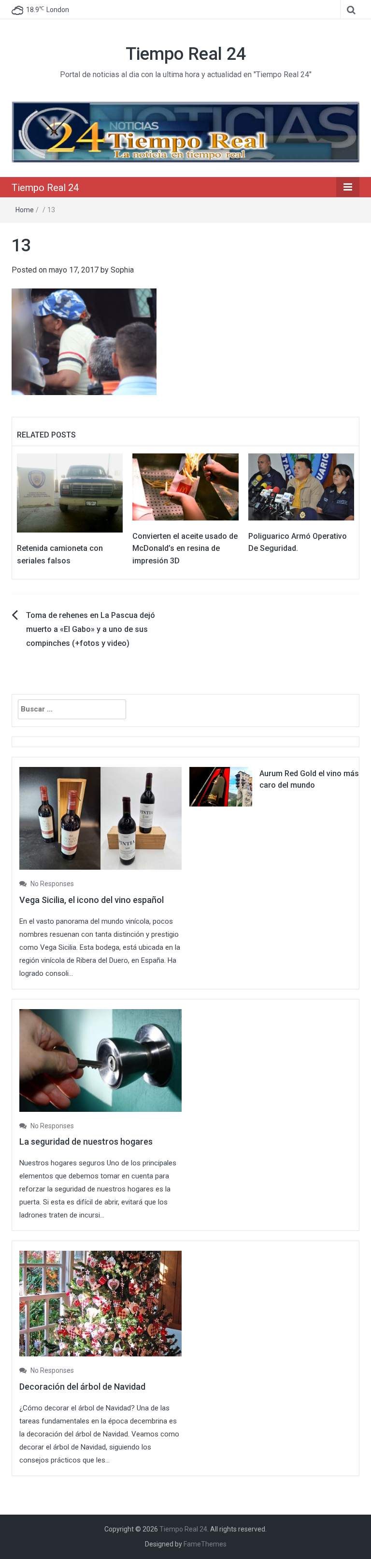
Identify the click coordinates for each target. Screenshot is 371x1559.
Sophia (122, 269)
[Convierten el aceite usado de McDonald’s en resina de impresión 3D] (185, 486)
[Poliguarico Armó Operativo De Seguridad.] (301, 486)
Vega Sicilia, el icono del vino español (91, 900)
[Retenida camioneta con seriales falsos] (70, 492)
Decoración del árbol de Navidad (82, 1386)
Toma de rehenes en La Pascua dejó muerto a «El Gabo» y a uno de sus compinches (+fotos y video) (90, 629)
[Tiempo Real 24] (185, 131)
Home (24, 210)
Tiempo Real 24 (186, 54)
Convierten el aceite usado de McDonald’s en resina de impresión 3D (185, 548)
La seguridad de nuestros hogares (86, 1141)
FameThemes (205, 1544)
